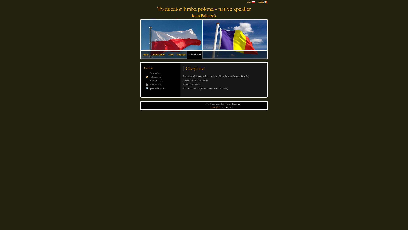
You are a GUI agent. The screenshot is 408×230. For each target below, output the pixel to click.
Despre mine (158, 54)
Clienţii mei (195, 54)
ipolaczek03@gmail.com (159, 88)
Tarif (171, 54)
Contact (181, 54)
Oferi (145, 54)
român (261, 2)
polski (249, 2)
